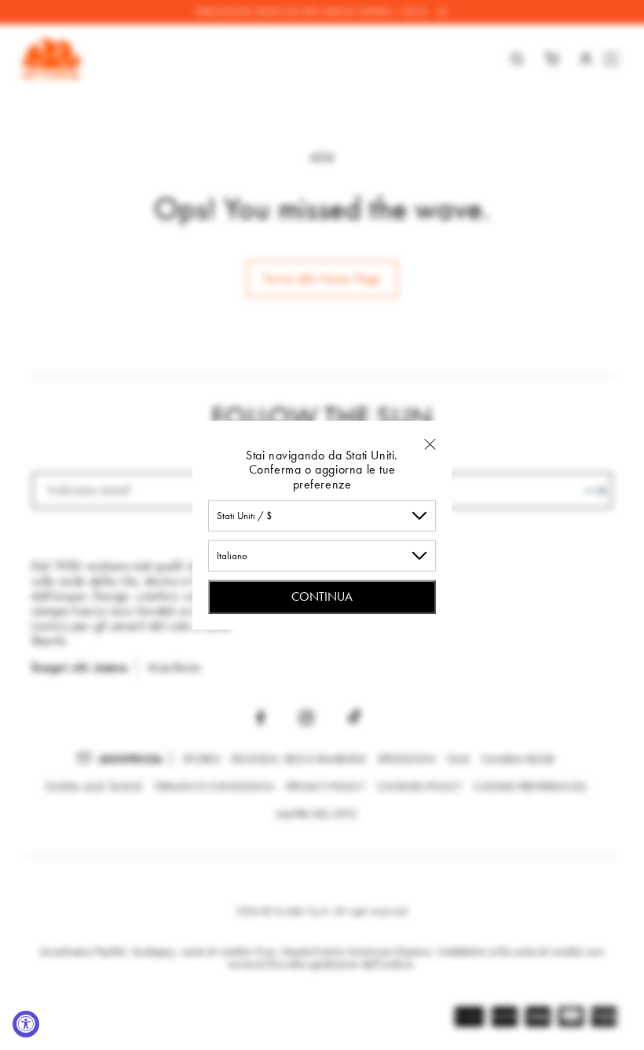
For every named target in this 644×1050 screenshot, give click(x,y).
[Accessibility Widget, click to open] (26, 1024)
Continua (322, 596)
